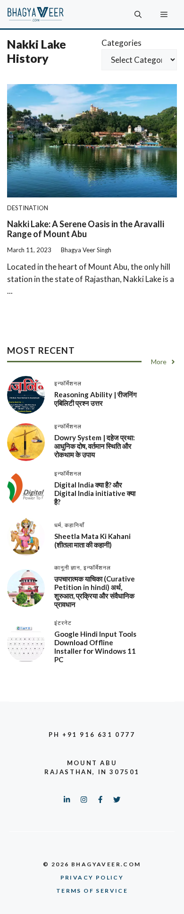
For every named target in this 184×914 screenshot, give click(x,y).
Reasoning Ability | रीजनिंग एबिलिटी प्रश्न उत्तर (95, 398)
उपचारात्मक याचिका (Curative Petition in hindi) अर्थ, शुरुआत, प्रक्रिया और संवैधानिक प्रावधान (94, 591)
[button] (138, 14)
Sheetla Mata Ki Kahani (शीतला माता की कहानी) (92, 540)
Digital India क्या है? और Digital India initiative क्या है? (94, 493)
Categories (121, 43)
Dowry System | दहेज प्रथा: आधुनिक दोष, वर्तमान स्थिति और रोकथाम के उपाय (94, 446)
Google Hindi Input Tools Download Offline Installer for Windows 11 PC (95, 647)
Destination (27, 208)
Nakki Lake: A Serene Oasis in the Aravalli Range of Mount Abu (85, 229)
